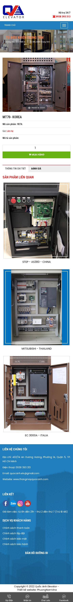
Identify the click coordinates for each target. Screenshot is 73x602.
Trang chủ (9, 25)
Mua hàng (37, 155)
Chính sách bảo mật (15, 539)
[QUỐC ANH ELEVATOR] (14, 12)
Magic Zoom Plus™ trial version (17, 61)
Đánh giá (36, 168)
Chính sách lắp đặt (14, 533)
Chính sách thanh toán (16, 528)
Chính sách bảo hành (15, 544)
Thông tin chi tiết (15, 168)
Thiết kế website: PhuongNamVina (37, 590)
